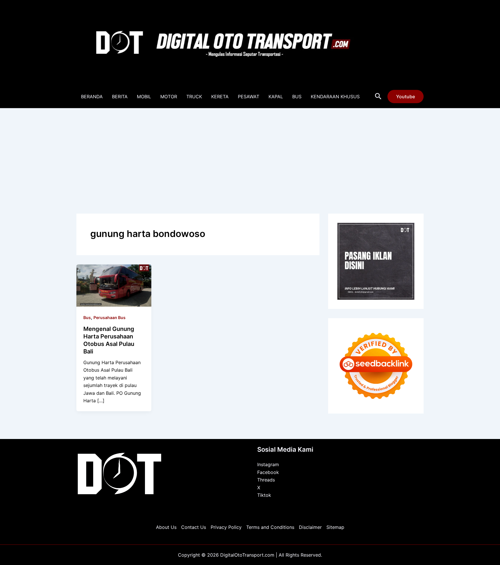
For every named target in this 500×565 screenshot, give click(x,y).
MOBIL (144, 96)
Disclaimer (310, 527)
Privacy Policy (226, 527)
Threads (266, 480)
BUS (297, 96)
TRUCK (194, 96)
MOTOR (168, 96)
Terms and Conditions (270, 527)
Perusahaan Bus (109, 317)
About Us (166, 527)
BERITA (120, 96)
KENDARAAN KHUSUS (335, 96)
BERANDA (92, 96)
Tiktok (264, 495)
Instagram (268, 464)
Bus (87, 317)
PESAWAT (248, 96)
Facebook (268, 472)
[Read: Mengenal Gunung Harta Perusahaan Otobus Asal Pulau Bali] (113, 285)
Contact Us (193, 527)
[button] (378, 96)
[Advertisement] (250, 151)
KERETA (220, 96)
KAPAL (276, 96)
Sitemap (335, 527)
